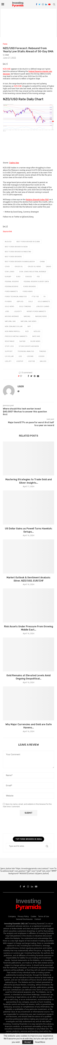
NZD (16, 86)
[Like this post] (23, 376)
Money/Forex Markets (36, 311)
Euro (18, 277)
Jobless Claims (42, 306)
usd (20, 356)
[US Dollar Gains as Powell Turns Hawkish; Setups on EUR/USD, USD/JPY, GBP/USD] (28, 507)
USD (20, 86)
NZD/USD (7, 69)
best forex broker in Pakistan (18, 252)
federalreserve (11, 286)
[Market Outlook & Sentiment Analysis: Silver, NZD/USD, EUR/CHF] (28, 556)
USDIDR (41, 356)
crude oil (19, 267)
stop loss (9, 346)
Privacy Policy (23, 916)
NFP (29, 326)
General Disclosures (24, 919)
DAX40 (48, 267)
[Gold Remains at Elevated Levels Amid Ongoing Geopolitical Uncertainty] (28, 654)
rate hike (36, 336)
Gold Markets (44, 301)
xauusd (43, 361)
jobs (7, 311)
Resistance (9, 341)
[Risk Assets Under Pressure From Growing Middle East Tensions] (28, 605)
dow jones (9, 272)
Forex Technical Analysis (16, 297)
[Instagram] (43, 4)
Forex (5, 44)
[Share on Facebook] (28, 376)
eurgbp (8, 277)
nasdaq (27, 316)
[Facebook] (36, 4)
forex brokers (29, 286)
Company (12, 916)
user (7, 55)
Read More (40, 1042)
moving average (12, 316)
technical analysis (26, 351)
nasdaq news (41, 316)
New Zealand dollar (14, 326)
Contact (37, 919)
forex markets (11, 291)
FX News (8, 301)
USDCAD (30, 356)
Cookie (33, 916)
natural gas (10, 321)
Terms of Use (43, 916)
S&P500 (22, 341)
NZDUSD (37, 331)
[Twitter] (39, 4)
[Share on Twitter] (31, 376)
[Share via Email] (38, 376)
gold (30, 301)
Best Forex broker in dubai (28, 242)
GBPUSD (20, 301)
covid (7, 267)
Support (9, 351)
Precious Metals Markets (16, 336)
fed (38, 277)
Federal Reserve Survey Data (36, 282)
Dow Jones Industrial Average (32, 272)
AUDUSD (8, 242)
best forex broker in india (16, 247)
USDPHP (19, 361)
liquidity (18, 311)
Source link (7, 232)
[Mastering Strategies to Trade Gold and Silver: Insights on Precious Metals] (28, 458)
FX (44, 297)
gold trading (25, 306)
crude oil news (34, 267)
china (42, 262)
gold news (9, 306)
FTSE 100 (35, 297)
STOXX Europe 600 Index (29, 346)
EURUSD (28, 277)
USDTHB (31, 361)
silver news (35, 341)
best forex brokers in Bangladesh (20, 262)
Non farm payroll (12, 331)
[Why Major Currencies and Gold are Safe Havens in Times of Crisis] (28, 703)
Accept (27, 1042)
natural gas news (28, 321)
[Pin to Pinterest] (35, 376)
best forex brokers (13, 257)
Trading (42, 351)
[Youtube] (49, 4)
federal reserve (12, 282)
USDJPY (8, 361)
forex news (28, 291)
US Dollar (9, 356)
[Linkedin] (46, 4)
